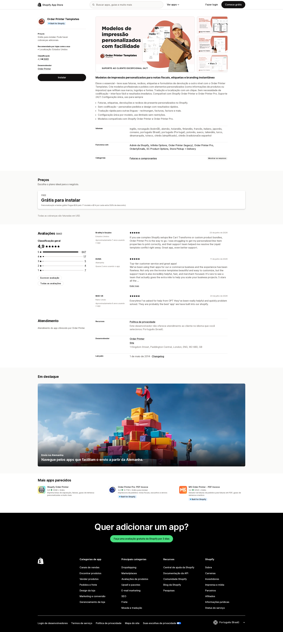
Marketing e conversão (92, 596)
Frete (124, 602)
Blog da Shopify (172, 584)
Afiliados (210, 596)
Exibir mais (134, 286)
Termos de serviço (81, 623)
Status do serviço (215, 607)
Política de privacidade (142, 321)
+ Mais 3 (212, 63)
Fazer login (211, 4)
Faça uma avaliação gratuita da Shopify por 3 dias (141, 538)
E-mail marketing (130, 590)
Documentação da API (175, 573)
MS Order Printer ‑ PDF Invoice (204, 487)
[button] (71, 491)
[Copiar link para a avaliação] (113, 233)
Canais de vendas (89, 567)
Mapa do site (132, 623)
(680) (46, 59)
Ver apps (172, 4)
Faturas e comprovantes (143, 158)
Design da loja (87, 590)
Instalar (62, 77)
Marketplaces (129, 573)
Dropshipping (128, 567)
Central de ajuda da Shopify (178, 567)
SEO (123, 596)
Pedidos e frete (88, 584)
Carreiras (210, 573)
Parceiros (210, 590)
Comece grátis (233, 4)
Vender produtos (89, 579)
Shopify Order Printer (58, 487)
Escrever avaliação (49, 278)
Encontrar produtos (90, 573)
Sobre (208, 567)
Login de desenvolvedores (53, 623)
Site (132, 342)
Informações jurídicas (217, 602)
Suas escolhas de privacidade (159, 623)
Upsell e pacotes (130, 584)
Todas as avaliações (50, 283)
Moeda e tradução (131, 607)
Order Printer (44, 69)
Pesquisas (169, 590)
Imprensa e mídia (214, 584)
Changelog (158, 356)
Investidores (212, 579)
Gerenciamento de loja (92, 602)
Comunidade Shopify (175, 579)
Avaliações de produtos (134, 579)
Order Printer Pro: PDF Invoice (133, 487)
